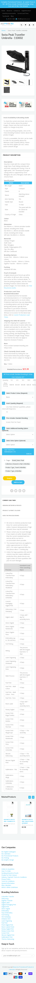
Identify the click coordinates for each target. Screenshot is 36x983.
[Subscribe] (26, 23)
